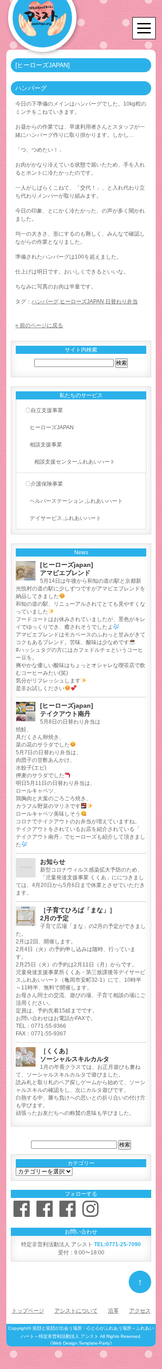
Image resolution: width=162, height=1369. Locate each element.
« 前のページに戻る (39, 325)
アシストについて (76, 1311)
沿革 (113, 1311)
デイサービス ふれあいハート (65, 518)
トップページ (28, 1311)
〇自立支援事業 (44, 410)
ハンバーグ (45, 301)
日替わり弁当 (121, 301)
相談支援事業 (46, 444)
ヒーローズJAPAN (82, 301)
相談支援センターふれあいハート (74, 462)
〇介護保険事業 (44, 484)
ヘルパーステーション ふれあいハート (76, 501)
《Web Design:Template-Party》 (81, 1343)
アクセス (140, 1311)
